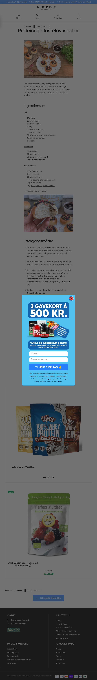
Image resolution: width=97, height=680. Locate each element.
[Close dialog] (71, 298)
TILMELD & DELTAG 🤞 (48, 367)
